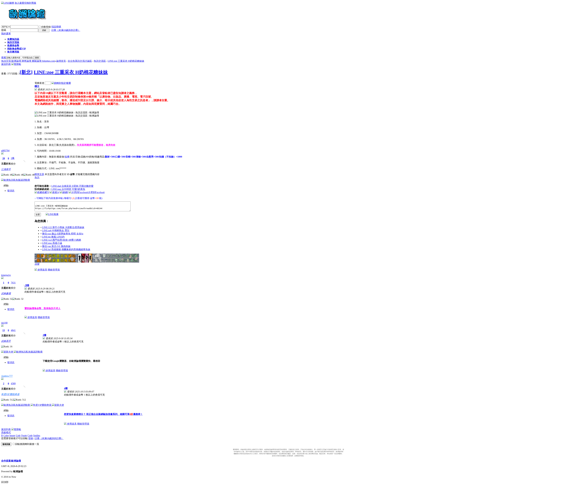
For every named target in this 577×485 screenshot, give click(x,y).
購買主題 (39, 174)
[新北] (26, 72)
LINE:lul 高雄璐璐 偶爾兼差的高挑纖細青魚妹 (66, 249)
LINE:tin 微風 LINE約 (53, 237)
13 (3, 330)
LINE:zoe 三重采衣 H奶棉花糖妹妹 (126, 61)
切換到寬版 (30, 3)
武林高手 (6, 341)
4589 (13, 383)
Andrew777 (7, 376)
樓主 (37, 86)
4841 (13, 330)
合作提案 (6, 460)
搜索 (3, 57)
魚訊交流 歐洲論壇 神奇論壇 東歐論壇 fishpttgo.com (28, 61)
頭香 (26, 285)
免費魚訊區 (13, 39)
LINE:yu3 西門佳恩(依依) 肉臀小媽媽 (61, 240)
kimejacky (6, 275)
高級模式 (6, 432)
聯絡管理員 (54, 269)
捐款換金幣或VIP (16, 48)
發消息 (10, 190)
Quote (24, 435)
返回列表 (6, 64)
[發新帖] (16, 64)
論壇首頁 (61, 61)
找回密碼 (56, 26)
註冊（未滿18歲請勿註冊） (49, 438)
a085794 (5, 150)
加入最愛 (19, 3)
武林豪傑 (6, 293)
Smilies (36, 435)
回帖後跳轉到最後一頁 (27, 444)
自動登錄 (46, 27)
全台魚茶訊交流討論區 (80, 61)
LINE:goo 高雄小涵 (52, 243)
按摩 (67, 156)
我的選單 (6, 33)
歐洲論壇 (16, 460)
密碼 (3, 30)
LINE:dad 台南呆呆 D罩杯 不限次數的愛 (72, 186)
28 (3, 158)
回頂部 (4, 482)
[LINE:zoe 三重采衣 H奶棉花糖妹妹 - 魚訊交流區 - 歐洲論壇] (67, 112)
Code (30, 435)
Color (6, 435)
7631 (13, 282)
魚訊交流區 (13, 42)
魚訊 (37, 177)
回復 (37, 264)
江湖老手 (6, 169)
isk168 (4, 322)
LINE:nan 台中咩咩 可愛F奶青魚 (68, 189)
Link (18, 435)
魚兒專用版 (13, 51)
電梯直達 (39, 83)
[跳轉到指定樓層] (61, 83)
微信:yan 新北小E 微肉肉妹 (56, 246)
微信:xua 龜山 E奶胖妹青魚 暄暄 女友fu (62, 233)
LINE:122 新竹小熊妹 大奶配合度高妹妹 (63, 227)
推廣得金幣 (13, 45)
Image (12, 435)
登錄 (30, 438)
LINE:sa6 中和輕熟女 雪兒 (55, 230)
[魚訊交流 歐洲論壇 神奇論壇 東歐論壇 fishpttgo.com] (24, 21)
